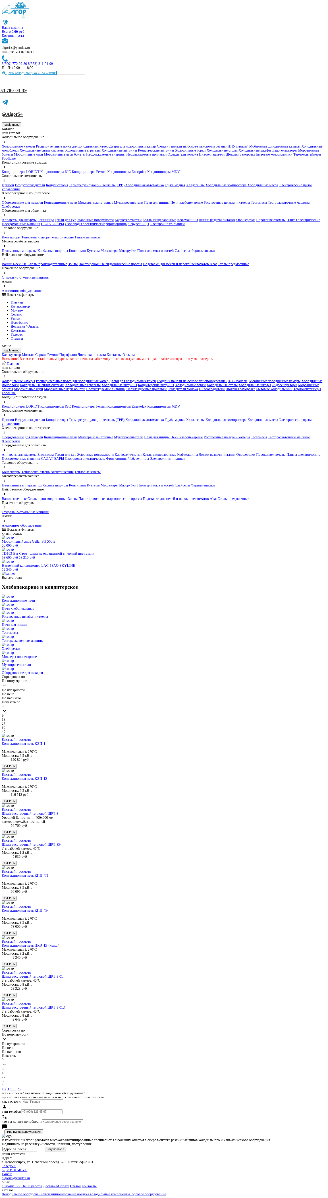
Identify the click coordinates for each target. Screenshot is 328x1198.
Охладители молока (183, 154)
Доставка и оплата (92, 355)
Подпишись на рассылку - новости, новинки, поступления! (47, 1144)
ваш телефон (11, 1111)
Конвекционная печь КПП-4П (25, 875)
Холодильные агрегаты (83, 150)
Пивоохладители (212, 154)
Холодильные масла (262, 185)
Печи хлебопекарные (186, 202)
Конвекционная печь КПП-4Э (25, 910)
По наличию (11, 698)
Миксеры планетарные (95, 202)
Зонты (73, 264)
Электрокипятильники (167, 224)
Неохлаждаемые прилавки (146, 154)
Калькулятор (20, 306)
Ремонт (16, 318)
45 (3, 731)
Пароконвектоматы (271, 220)
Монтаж (17, 310)
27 (3, 723)
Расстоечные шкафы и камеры (227, 202)
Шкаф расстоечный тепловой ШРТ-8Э (31, 844)
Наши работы (31, 1186)
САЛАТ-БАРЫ (52, 224)
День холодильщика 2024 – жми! (30, 73)
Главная (17, 302)
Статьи (75, 1186)
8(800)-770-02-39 (14, 64)
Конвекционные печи (60, 202)
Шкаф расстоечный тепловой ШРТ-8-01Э (33, 1007)
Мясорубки (127, 250)
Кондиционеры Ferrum (89, 172)
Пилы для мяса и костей (155, 250)
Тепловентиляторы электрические (47, 237)
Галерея (17, 334)
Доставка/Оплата (56, 1186)
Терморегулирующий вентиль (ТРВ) (97, 185)
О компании (11, 1186)
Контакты (18, 330)
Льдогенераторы (284, 150)
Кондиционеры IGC (55, 172)
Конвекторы (11, 237)
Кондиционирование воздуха (66, 1194)
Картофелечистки (128, 220)
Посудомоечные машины (21, 224)
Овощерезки (245, 220)
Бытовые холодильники (274, 154)
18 (3, 719)
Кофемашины (187, 220)
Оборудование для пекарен (22, 202)
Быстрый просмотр (16, 739)
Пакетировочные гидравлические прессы (110, 264)
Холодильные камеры (18, 146)
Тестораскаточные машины (289, 202)
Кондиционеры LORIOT (20, 172)
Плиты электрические (303, 220)
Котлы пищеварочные (159, 220)
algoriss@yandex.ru (16, 47)
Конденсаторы (57, 185)
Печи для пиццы (157, 202)
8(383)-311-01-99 (40, 64)
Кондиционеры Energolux (126, 172)
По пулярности (13, 690)
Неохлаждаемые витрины (105, 154)
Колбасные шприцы (52, 250)
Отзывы (17, 338)
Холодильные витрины (119, 150)
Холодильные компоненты (109, 1194)
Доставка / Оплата (25, 326)
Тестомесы (259, 202)
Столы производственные (47, 264)
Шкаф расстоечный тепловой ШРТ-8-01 (32, 976)
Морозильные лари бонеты (64, 154)
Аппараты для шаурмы (19, 220)
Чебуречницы (138, 224)
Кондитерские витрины (156, 150)
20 (19, 1089)
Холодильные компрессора (226, 185)
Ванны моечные (14, 264)
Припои (8, 185)
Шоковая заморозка (240, 154)
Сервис (40, 355)
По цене (8, 694)
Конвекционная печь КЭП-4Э (25, 778)
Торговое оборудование (148, 1194)
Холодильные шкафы (255, 150)
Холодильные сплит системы (42, 150)
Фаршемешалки (203, 250)
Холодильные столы (222, 150)
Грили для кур (65, 220)
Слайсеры (182, 250)
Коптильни (77, 250)
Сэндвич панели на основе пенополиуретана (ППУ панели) (202, 146)
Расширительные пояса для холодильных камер (72, 146)
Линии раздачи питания (217, 220)
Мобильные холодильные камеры (275, 146)
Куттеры (93, 250)
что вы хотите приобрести (22, 1121)
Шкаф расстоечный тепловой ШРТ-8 (30, 813)
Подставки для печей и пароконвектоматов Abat (180, 264)
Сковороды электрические (85, 224)
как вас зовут (12, 1101)
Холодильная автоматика (144, 185)
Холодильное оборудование (23, 1194)
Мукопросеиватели (128, 202)
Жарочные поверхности (95, 220)
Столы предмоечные (233, 264)
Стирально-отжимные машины (25, 277)
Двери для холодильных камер (132, 146)
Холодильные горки (190, 150)
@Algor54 (12, 114)
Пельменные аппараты (19, 250)
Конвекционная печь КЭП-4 (23, 743)
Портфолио (19, 322)
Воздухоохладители (30, 185)
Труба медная (175, 185)
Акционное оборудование (22, 291)
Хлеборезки (11, 206)
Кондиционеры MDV (163, 172)
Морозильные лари (28, 154)
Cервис (16, 314)
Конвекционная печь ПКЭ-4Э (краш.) (30, 945)
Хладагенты (195, 185)
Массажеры (109, 250)
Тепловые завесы (88, 237)
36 (3, 727)
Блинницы (45, 220)
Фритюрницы (116, 224)
